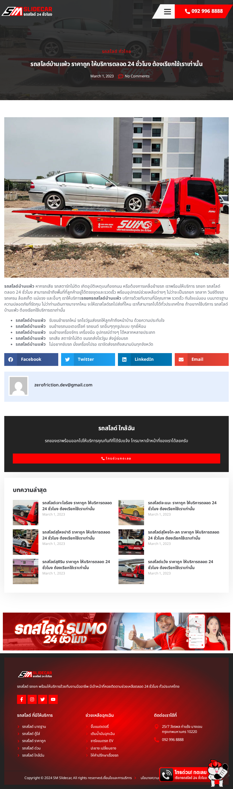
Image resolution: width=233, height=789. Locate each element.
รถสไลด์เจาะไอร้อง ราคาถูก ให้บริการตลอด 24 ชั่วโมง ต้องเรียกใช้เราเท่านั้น (77, 506)
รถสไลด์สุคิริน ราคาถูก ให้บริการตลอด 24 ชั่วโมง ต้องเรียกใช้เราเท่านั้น (76, 565)
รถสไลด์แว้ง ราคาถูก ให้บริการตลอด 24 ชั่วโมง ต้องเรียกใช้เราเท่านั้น (180, 565)
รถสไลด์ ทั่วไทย (116, 51)
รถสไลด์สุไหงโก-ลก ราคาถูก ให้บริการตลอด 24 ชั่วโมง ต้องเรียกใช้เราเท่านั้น (183, 535)
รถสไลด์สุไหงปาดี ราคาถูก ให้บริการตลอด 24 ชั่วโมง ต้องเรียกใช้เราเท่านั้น (76, 535)
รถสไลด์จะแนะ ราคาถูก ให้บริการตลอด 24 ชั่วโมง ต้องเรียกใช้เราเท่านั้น (182, 506)
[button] (168, 11)
